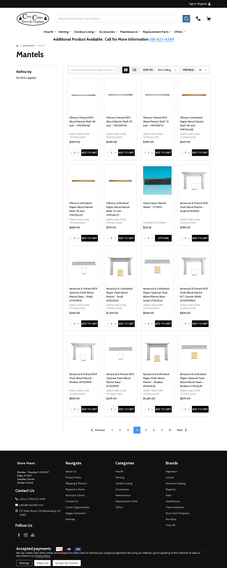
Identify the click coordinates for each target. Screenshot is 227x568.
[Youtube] (32, 535)
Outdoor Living (84, 32)
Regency (171, 489)
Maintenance (129, 32)
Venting (63, 32)
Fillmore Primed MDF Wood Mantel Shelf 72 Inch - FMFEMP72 (156, 121)
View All (170, 525)
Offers (178, 32)
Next (180, 430)
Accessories (107, 32)
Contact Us (71, 501)
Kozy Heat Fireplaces (178, 513)
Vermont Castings (176, 483)
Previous (99, 430)
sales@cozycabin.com (31, 505)
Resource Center (75, 495)
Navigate (73, 463)
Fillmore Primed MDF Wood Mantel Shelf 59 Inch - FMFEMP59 (119, 121)
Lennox (170, 477)
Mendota (171, 519)
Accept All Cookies (66, 563)
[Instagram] (25, 535)
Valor (168, 495)
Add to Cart (89, 152)
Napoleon (171, 471)
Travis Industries (175, 507)
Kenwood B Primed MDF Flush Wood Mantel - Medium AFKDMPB (83, 378)
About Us (70, 471)
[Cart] (208, 19)
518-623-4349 (161, 39)
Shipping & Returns (76, 483)
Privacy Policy (73, 477)
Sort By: (148, 69)
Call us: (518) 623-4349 (32, 499)
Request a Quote (75, 489)
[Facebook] (18, 535)
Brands (172, 463)
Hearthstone (173, 501)
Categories (124, 463)
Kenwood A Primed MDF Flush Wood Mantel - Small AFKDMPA (194, 207)
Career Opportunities (77, 507)
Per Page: (188, 69)
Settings (24, 563)
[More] (55, 31)
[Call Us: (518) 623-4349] (198, 19)
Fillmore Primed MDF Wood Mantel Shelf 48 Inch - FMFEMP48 (82, 121)
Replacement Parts (156, 32)
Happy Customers (75, 513)
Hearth (48, 32)
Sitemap (70, 519)
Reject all (42, 563)
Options (163, 238)
